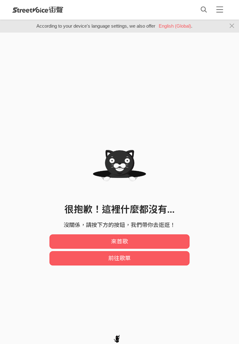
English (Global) (175, 26)
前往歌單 (119, 258)
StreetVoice (37, 10)
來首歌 (119, 241)
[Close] (232, 26)
